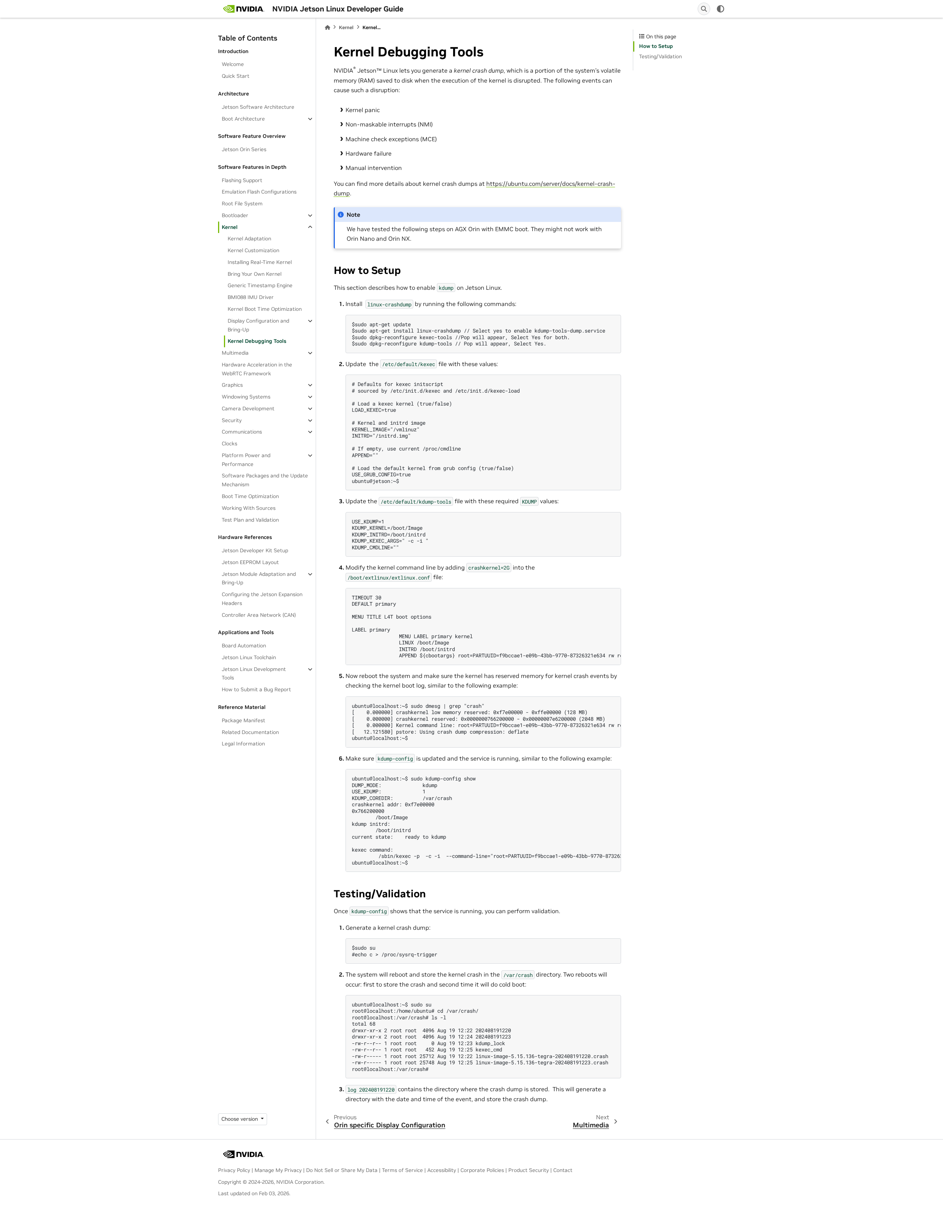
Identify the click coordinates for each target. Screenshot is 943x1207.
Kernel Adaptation (249, 238)
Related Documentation (250, 732)
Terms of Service (402, 1170)
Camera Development (248, 408)
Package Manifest (243, 720)
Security (232, 420)
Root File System (242, 203)
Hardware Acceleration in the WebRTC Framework (257, 369)
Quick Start (235, 76)
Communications (242, 431)
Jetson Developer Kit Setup (255, 550)
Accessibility (441, 1170)
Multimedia (235, 352)
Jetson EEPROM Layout (250, 562)
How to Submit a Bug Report (256, 689)
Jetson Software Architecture (258, 107)
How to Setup (656, 46)
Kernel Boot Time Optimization (265, 309)
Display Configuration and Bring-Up (258, 325)
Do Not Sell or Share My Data (342, 1170)
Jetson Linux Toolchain (249, 657)
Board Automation (244, 645)
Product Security (528, 1170)
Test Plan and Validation (250, 519)
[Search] (704, 9)
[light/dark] (720, 9)
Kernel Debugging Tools (257, 341)
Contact (562, 1170)
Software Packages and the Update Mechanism (265, 480)
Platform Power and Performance (246, 459)
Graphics (232, 385)
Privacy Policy (234, 1170)
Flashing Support (242, 180)
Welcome (233, 64)
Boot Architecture (243, 118)
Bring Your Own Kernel (254, 274)
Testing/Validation (660, 56)
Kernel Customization (253, 250)
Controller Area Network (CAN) (259, 615)
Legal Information (243, 743)
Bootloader (235, 215)
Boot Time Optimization (250, 496)
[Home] (327, 27)
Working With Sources (249, 508)
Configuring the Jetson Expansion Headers (262, 598)
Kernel (230, 227)
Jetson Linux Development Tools (254, 673)
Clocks (229, 443)
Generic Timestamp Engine (260, 285)
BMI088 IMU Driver (251, 297)
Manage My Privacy (278, 1170)
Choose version (240, 1119)
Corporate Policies (482, 1170)
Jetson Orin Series (244, 149)
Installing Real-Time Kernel (260, 262)
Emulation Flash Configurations (259, 191)
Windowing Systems (246, 396)
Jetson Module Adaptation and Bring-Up (259, 578)
